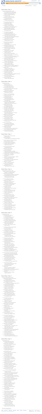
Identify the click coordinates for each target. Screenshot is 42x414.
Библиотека (18, 3)
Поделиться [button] (35, 5)
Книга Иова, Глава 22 (8, 408)
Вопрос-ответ (14, 3)
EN (23, 1)
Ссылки (21, 3)
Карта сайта (24, 410)
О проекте (24, 3)
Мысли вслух (10, 3)
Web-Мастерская (12, 411)
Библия (7, 3)
